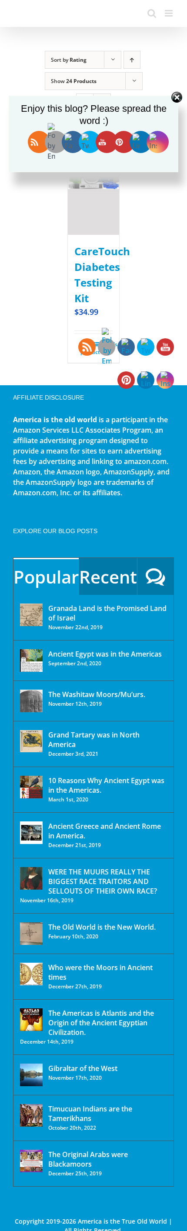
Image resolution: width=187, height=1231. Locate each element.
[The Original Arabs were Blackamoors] (31, 1161)
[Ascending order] (132, 60)
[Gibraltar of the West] (31, 1075)
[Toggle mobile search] (151, 13)
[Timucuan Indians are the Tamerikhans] (31, 1115)
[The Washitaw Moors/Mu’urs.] (31, 701)
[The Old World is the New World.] (31, 933)
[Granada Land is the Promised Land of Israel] (31, 615)
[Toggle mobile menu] (169, 13)
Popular (46, 577)
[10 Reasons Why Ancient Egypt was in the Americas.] (31, 787)
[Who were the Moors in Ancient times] (31, 974)
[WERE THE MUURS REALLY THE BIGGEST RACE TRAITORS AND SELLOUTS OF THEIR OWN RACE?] (31, 878)
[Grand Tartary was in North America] (31, 741)
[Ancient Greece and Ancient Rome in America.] (31, 832)
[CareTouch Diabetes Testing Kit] (93, 186)
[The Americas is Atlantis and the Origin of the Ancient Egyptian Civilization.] (31, 1019)
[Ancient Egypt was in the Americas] (31, 660)
